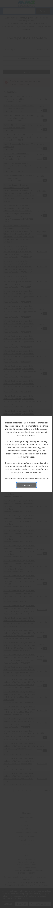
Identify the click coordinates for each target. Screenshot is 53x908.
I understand (26, 485)
